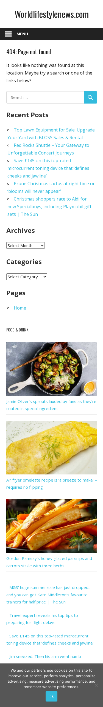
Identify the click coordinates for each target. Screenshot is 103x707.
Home (20, 308)
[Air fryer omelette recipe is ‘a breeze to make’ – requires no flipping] (51, 473)
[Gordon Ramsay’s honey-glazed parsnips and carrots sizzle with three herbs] (51, 551)
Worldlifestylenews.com (52, 13)
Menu (22, 33)
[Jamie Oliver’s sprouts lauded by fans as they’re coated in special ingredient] (51, 394)
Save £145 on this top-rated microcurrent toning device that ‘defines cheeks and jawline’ (48, 168)
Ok (51, 696)
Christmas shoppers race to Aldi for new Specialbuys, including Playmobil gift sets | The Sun (49, 206)
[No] (96, 685)
